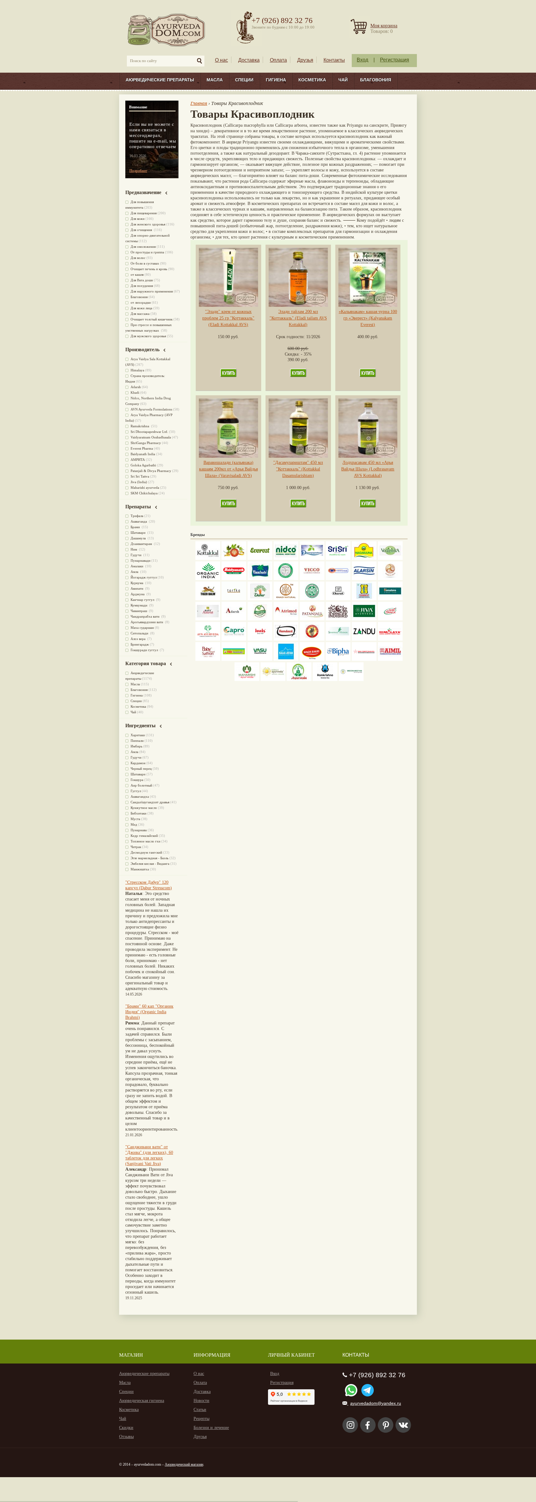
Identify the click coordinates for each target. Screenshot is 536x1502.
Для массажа (140, 313)
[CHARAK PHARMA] (338, 599)
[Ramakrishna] (325, 679)
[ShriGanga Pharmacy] (390, 619)
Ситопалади (140, 633)
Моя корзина (383, 25)
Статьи (200, 1409)
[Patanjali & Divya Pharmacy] (312, 619)
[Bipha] (338, 659)
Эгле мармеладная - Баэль (149, 858)
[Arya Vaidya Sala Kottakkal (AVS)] (207, 558)
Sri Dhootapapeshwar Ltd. (149, 431)
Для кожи (138, 218)
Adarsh (136, 387)
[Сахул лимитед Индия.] (390, 578)
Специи (244, 79)
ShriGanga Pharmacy (146, 443)
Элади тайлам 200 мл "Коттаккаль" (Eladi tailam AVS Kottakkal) (298, 318)
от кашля (137, 274)
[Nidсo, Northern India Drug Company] (286, 558)
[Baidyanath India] (233, 578)
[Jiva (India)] (364, 619)
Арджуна (138, 594)
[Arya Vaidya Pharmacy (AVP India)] (233, 558)
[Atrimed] (286, 619)
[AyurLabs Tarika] (233, 599)
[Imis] (260, 639)
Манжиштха (140, 869)
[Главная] (166, 30)
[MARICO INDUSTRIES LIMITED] (260, 578)
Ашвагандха (140, 796)
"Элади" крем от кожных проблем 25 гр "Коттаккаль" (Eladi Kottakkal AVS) (228, 318)
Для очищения (142, 230)
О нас (221, 60)
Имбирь (136, 746)
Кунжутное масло (144, 808)
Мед (134, 824)
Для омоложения (143, 246)
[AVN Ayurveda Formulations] (207, 639)
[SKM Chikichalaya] (364, 659)
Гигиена (276, 79)
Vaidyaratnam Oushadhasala (151, 437)
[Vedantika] (390, 558)
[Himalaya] (390, 599)
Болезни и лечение (211, 1427)
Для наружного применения (152, 291)
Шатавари (138, 532)
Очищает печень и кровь (149, 269)
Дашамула (139, 538)
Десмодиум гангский (146, 852)
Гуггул (136, 791)
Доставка (249, 60)
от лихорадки (141, 302)
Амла (135, 572)
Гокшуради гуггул (145, 650)
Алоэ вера (138, 639)
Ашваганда (139, 521)
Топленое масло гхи (145, 841)
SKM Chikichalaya (144, 493)
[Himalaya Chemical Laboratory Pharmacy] (390, 639)
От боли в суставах (145, 263)
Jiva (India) (139, 482)
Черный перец (141, 768)
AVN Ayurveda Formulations (151, 409)
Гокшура (137, 780)
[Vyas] (312, 639)
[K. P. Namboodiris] (286, 578)
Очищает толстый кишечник (151, 319)
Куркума (137, 583)
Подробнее (138, 171)
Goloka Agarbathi (143, 465)
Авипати (137, 588)
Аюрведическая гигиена (141, 1400)
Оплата (278, 60)
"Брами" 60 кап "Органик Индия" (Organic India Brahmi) (149, 1012)
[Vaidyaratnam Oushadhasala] (312, 599)
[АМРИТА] (338, 619)
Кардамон (138, 763)
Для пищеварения (144, 213)
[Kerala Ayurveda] (273, 679)
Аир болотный (141, 785)
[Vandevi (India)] (364, 599)
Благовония (375, 79)
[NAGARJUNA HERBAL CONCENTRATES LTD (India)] (364, 558)
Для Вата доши (142, 280)
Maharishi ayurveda (145, 487)
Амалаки (137, 566)
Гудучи (136, 555)
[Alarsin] (364, 578)
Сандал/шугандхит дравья (150, 802)
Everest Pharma (142, 448)
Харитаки (138, 735)
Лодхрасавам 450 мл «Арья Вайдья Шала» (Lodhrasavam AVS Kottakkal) (367, 469)
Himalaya (137, 370)
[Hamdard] (286, 639)
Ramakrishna (140, 426)
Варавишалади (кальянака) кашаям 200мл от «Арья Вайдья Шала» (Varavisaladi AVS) (228, 469)
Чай (343, 79)
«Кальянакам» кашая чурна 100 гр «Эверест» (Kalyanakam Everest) (368, 318)
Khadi (135, 392)
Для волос (138, 258)
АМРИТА (138, 459)
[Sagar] (299, 679)
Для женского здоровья (148, 224)
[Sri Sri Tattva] (338, 558)
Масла (215, 79)
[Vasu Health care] (260, 659)
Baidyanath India (143, 454)
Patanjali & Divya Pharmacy (151, 471)
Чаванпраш (139, 611)
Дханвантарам (142, 544)
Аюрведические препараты (160, 79)
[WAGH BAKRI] (312, 659)
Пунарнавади (140, 560)
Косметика (312, 79)
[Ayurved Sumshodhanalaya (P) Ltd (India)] (286, 659)
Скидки (126, 1427)
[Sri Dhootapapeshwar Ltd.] (312, 558)
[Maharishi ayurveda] (246, 679)
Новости (201, 1400)
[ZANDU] (364, 639)
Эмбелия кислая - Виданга (150, 863)
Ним (134, 549)
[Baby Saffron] (207, 659)
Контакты (334, 60)
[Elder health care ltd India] (207, 599)
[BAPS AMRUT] (207, 619)
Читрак (136, 847)
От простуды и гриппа (147, 252)
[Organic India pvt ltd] (207, 578)
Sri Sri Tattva (140, 476)
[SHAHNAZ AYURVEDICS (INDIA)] (338, 639)
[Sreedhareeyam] (351, 679)
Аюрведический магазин (184, 1464)
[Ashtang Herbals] (260, 619)
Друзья (305, 60)
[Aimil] (390, 659)
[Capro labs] (233, 639)
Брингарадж (140, 644)
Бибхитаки (138, 813)
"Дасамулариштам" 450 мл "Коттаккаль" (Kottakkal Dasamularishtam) (298, 469)
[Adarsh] (233, 619)
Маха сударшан (142, 627)
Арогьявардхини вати (147, 622)
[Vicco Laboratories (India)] (312, 578)
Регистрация (394, 59)
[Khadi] (286, 599)
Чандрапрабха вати (145, 616)
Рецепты (201, 1418)
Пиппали (137, 740)
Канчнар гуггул (143, 599)
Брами (136, 527)
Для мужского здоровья (148, 336)
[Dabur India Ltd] (260, 599)
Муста (135, 819)
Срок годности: (291, 336)
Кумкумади (139, 605)
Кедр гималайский (144, 835)
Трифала (137, 516)
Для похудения (142, 286)
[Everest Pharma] (260, 558)
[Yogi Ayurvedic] (233, 659)
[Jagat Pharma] (338, 578)
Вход (362, 59)
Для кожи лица (141, 308)
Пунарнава (139, 830)
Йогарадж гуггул (144, 577)
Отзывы (126, 1436)
